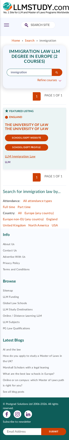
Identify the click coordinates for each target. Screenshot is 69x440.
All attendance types (37, 201)
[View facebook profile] (7, 414)
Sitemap (8, 290)
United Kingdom (14, 225)
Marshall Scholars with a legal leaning (26, 367)
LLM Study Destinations (18, 309)
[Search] (57, 72)
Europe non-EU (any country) (23, 219)
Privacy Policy (11, 263)
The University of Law (26, 125)
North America (38, 225)
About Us (9, 244)
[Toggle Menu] (6, 25)
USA (55, 225)
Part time (24, 207)
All (20, 213)
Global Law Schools (15, 303)
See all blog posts (13, 392)
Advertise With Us (14, 257)
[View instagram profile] (17, 414)
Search (29, 40)
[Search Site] (27, 25)
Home (16, 40)
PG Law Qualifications (16, 328)
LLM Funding (11, 297)
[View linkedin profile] (28, 414)
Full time (9, 207)
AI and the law (12, 349)
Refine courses (47, 80)
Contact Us (10, 250)
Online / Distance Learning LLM (22, 316)
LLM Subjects (11, 322)
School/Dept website (26, 138)
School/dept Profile (26, 147)
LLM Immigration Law (20, 156)
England (52, 219)
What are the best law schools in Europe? (28, 374)
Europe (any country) (39, 213)
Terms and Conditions (16, 269)
